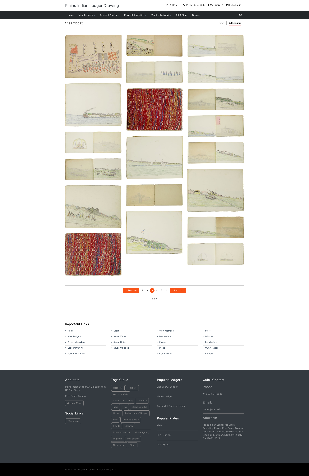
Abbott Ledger (164, 396)
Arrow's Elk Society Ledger (171, 406)
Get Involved (165, 353)
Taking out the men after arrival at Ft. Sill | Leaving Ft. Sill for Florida (93, 165)
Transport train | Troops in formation (154, 225)
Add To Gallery (101, 62)
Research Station (108, 15)
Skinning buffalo (130, 419)
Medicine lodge (139, 407)
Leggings (117, 438)
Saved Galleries (121, 347)
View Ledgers (86, 15)
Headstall (117, 387)
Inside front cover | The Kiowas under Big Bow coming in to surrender (93, 200)
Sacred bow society (123, 400)
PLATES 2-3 (163, 444)
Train (115, 407)
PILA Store (181, 15)
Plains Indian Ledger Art (104, 469)
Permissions (211, 342)
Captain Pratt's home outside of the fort (154, 189)
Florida (116, 426)
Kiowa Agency (142, 432)
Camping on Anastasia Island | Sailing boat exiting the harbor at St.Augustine (216, 68)
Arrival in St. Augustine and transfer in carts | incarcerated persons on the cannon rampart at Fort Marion (215, 123)
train (115, 419)
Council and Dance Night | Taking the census (215, 95)
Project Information (134, 15)
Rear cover (154, 102)
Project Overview (76, 342)
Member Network (160, 15)
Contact (209, 353)
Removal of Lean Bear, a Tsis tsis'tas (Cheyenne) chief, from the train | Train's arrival (215, 183)
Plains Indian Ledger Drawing (92, 5)
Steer (132, 445)
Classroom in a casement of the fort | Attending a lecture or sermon (215, 250)
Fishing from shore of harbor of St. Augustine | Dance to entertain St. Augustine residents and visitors (216, 43)
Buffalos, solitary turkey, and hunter (154, 40)
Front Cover (93, 247)
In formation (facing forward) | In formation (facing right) (154, 68)
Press (162, 347)
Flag (125, 407)
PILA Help (171, 5)
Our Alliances (211, 347)
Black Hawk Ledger (167, 386)
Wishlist (209, 336)
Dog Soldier (133, 438)
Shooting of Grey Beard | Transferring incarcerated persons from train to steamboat (93, 98)
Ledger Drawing (76, 347)
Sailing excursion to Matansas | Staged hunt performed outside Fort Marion (154, 151)
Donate (196, 15)
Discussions (165, 336)
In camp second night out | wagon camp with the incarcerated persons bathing (215, 223)
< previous (131, 290)
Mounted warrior (121, 432)
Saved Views (119, 336)
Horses (116, 413)
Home (71, 15)
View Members (166, 330)
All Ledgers (235, 23)
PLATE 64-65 (164, 434)
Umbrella (142, 400)
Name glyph (119, 445)
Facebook (73, 421)
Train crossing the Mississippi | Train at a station (216, 149)
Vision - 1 (161, 425)
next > (178, 290)
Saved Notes (119, 342)
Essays (162, 342)
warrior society (120, 394)
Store (208, 330)
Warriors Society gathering (93, 49)
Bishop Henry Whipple (136, 413)
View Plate (83, 62)
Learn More (75, 403)
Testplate (132, 387)
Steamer (129, 426)
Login (116, 330)
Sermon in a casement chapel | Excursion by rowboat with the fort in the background (93, 139)
